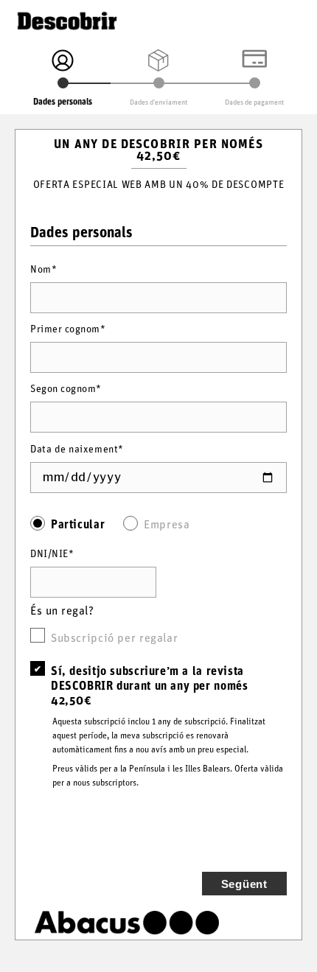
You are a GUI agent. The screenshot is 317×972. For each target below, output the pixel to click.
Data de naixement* (77, 448)
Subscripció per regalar (114, 636)
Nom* (43, 268)
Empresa (166, 523)
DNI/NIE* (52, 552)
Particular (78, 523)
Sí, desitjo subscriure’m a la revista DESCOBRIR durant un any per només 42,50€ (149, 684)
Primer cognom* (68, 328)
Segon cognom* (66, 387)
